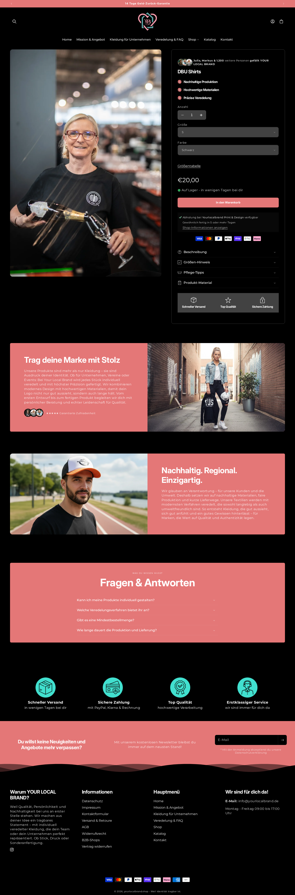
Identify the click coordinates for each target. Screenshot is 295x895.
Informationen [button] (97, 792)
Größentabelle (189, 166)
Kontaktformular (95, 814)
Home (159, 801)
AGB (85, 827)
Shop (158, 827)
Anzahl (183, 107)
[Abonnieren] (282, 740)
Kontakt (160, 840)
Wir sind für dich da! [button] (246, 792)
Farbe (182, 142)
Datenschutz (92, 801)
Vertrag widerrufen (97, 846)
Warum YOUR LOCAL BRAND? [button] (33, 795)
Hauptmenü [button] (167, 792)
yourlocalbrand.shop (136, 891)
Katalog (160, 833)
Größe (182, 125)
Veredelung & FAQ (168, 820)
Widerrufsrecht (94, 833)
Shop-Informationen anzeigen (205, 227)
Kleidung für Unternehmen (176, 814)
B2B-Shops (91, 840)
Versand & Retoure (97, 820)
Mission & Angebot (169, 807)
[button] (14, 21)
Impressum (91, 807)
